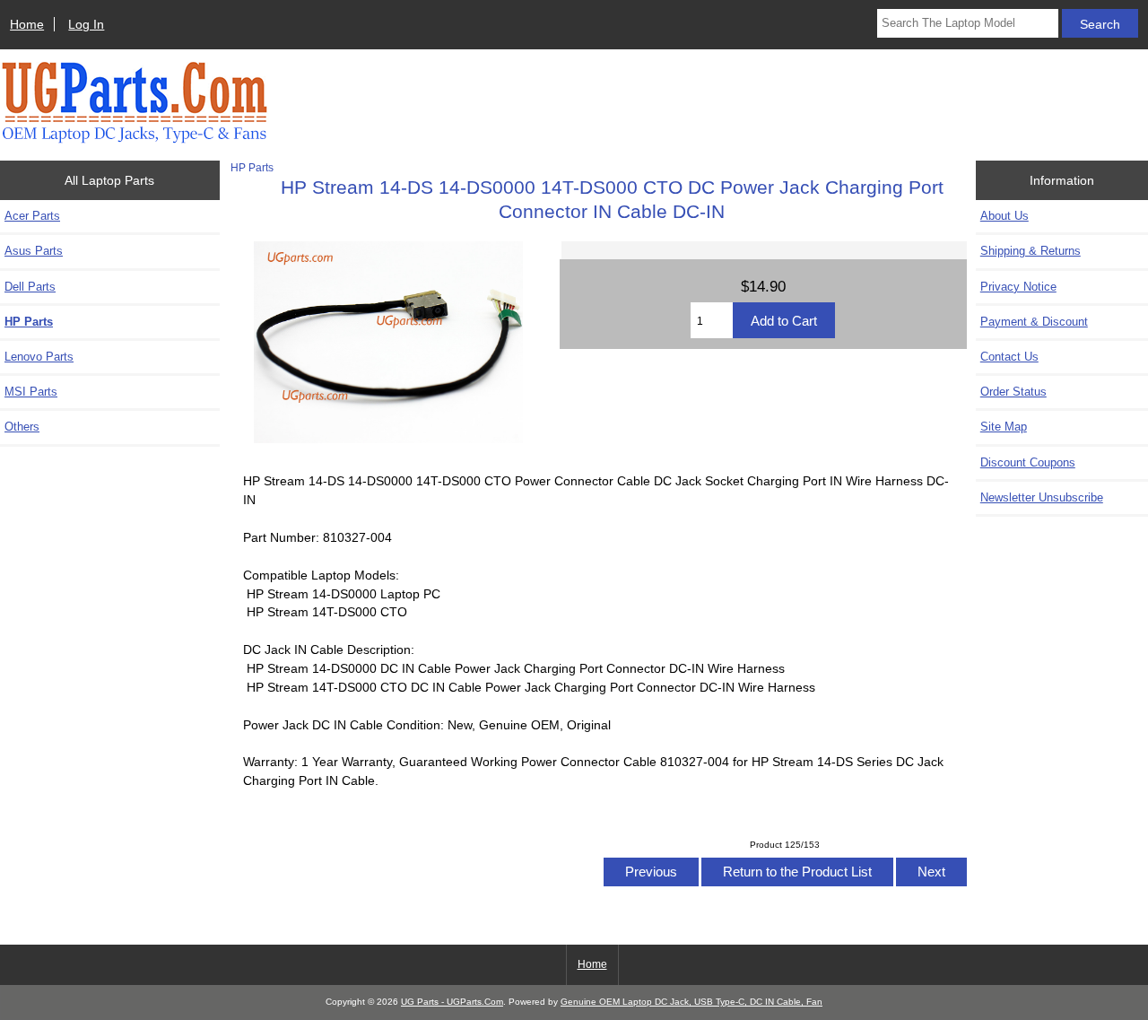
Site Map (1003, 426)
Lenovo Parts (39, 356)
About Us (1004, 215)
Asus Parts (33, 250)
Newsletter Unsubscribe (1041, 497)
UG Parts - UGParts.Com (452, 1002)
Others (21, 426)
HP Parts (252, 167)
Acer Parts (32, 215)
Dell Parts (30, 286)
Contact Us (1009, 356)
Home (27, 24)
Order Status (1013, 391)
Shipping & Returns (1030, 250)
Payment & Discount (1034, 321)
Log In (86, 24)
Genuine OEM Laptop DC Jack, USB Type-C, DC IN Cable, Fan (691, 1002)
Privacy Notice (1018, 286)
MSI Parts (30, 391)
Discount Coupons (1027, 462)
